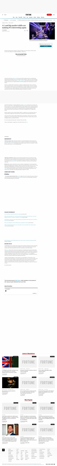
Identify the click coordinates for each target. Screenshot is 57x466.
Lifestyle (34, 17)
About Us (48, 450)
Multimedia (42, 17)
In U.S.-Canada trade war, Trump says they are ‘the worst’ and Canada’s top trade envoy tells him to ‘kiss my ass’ (28, 392)
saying (25, 104)
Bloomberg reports (14, 160)
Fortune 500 (20, 17)
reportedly (19, 176)
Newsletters (4, 389)
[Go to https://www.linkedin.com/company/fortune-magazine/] (49, 464)
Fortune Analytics (41, 453)
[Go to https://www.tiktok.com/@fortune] (52, 464)
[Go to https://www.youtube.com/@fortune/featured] (54, 464)
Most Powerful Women (10, 456)
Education (26, 459)
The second (29, 253)
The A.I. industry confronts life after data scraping (13, 214)
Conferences (26, 456)
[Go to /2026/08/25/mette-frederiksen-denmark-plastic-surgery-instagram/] (28, 361)
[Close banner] (51, 44)
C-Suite (3, 436)
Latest (16, 17)
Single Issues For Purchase (34, 456)
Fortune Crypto (22, 450)
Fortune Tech (10, 389)
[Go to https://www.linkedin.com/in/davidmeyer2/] (5, 290)
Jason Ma (22, 442)
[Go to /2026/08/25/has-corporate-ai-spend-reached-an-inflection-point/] (10, 382)
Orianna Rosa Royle (24, 421)
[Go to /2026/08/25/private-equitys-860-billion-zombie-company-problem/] (46, 361)
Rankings (38, 17)
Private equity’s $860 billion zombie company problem (45, 371)
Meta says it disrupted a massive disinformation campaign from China (16, 222)
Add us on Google (46, 46)
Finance (24, 17)
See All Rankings (10, 459)
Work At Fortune (49, 453)
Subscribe (49, 14)
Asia (16, 456)
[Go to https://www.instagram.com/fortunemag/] (51, 464)
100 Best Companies (10, 450)
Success (17, 453)
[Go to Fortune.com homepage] (28, 14)
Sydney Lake (5, 421)
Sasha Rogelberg (42, 442)
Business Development (41, 456)
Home (14, 17)
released (15, 78)
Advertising (40, 450)
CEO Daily (46, 389)
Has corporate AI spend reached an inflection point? (8, 391)
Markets (27, 389)
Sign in (54, 14)
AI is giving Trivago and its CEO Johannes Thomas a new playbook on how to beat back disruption (46, 392)
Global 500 (9, 453)
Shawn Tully (27, 442)
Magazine (22, 459)
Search (5, 14)
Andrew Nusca (5, 393)
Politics (21, 456)
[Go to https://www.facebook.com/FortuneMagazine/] (46, 464)
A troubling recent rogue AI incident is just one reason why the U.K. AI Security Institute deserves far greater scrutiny (10, 371)
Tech (27, 17)
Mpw (25, 453)
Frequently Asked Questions (34, 450)
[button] (14, 17)
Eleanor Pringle (5, 442)
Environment (17, 459)
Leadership (30, 17)
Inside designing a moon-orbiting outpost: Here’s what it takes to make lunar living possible (20, 240)
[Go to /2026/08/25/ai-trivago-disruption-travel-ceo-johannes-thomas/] (46, 382)
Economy (22, 436)
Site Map (48, 456)
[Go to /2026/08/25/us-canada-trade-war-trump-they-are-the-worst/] (28, 382)
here (27, 122)
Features (26, 450)
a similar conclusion (20, 80)
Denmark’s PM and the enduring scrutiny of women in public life (28, 371)
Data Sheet (17, 280)
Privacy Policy (33, 453)
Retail (21, 453)
